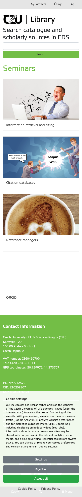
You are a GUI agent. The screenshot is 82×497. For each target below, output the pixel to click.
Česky (58, 4)
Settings (41, 459)
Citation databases (20, 183)
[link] (41, 19)
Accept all (41, 478)
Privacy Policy (50, 488)
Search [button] (41, 54)
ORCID (11, 297)
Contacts (40, 4)
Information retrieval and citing (30, 125)
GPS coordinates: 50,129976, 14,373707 (31, 367)
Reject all (41, 469)
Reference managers (22, 240)
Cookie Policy (27, 488)
